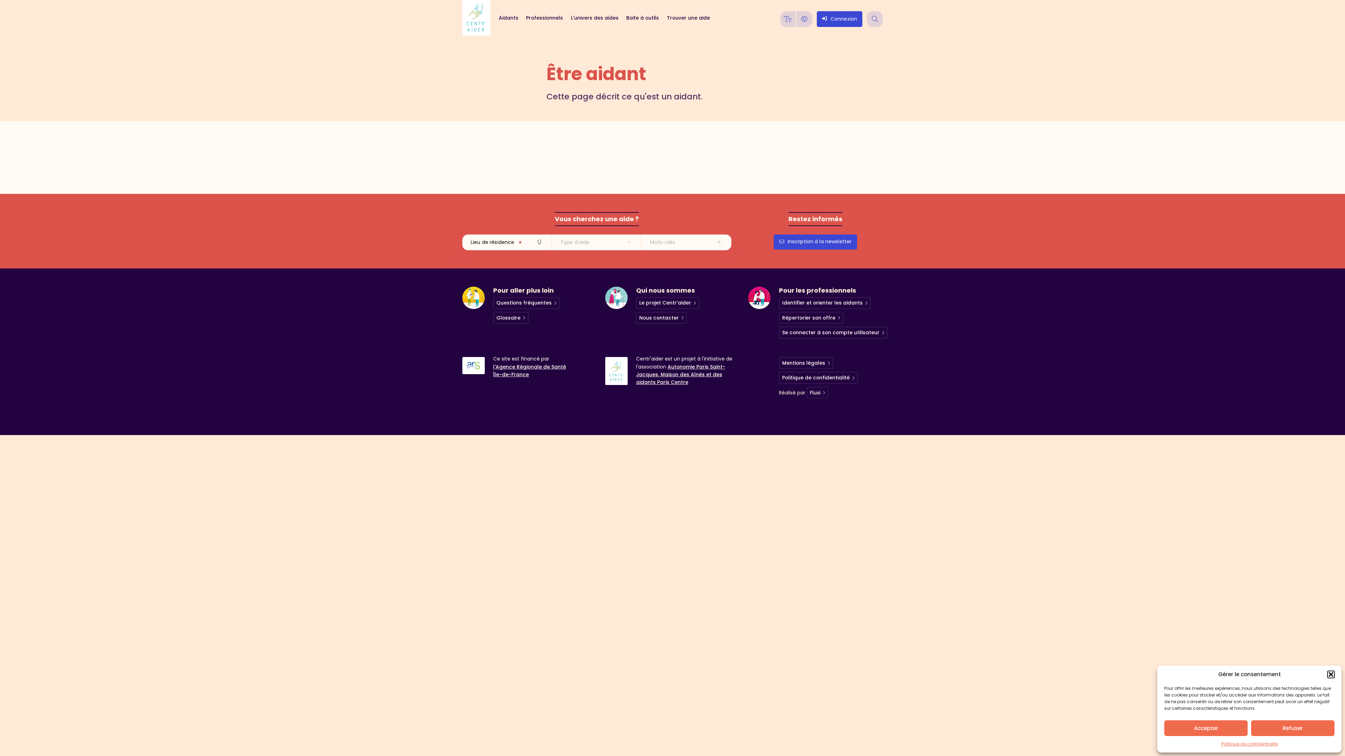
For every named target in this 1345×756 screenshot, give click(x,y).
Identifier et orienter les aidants (822, 302)
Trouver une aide (688, 17)
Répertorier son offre (808, 317)
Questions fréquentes (524, 302)
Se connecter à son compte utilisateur (831, 332)
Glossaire (508, 317)
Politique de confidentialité (1249, 744)
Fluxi (815, 392)
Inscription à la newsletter (820, 241)
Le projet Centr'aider (665, 302)
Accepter (1206, 728)
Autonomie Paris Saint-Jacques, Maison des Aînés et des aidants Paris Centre (680, 374)
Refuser (1293, 728)
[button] (1330, 674)
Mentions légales (803, 362)
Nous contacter (659, 317)
